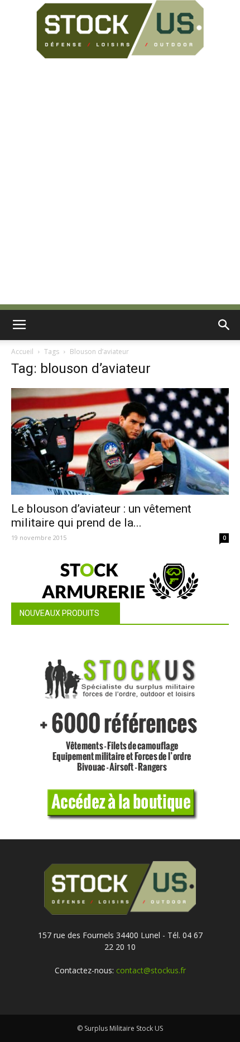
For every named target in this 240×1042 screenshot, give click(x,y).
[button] (224, 325)
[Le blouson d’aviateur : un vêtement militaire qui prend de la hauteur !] (120, 441)
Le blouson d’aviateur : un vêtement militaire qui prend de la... (101, 515)
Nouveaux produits (59, 613)
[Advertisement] (120, 184)
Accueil (22, 351)
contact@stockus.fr (151, 970)
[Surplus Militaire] (120, 29)
